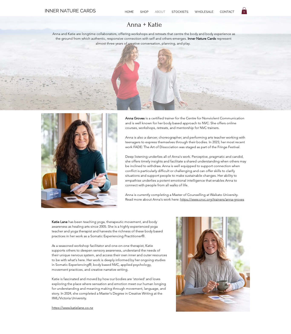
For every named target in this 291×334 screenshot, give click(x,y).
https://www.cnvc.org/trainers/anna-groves (212, 199)
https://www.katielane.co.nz (72, 308)
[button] (244, 10)
